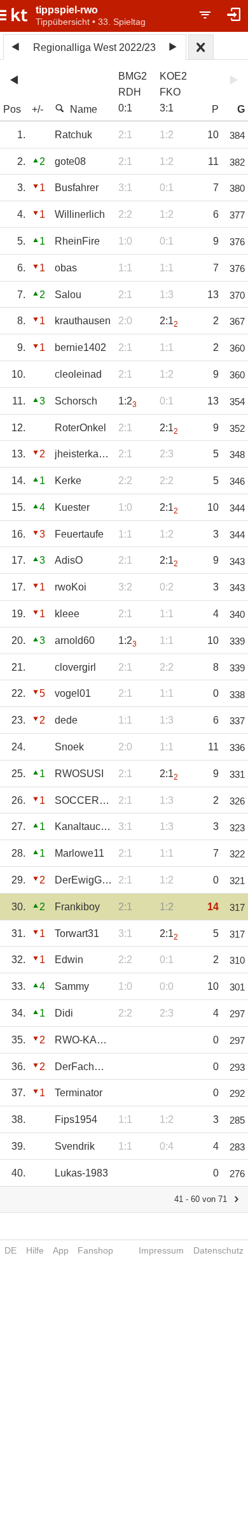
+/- (37, 109)
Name (83, 109)
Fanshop (95, 1250)
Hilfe (35, 1250)
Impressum (161, 1250)
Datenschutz (218, 1250)
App (61, 1250)
